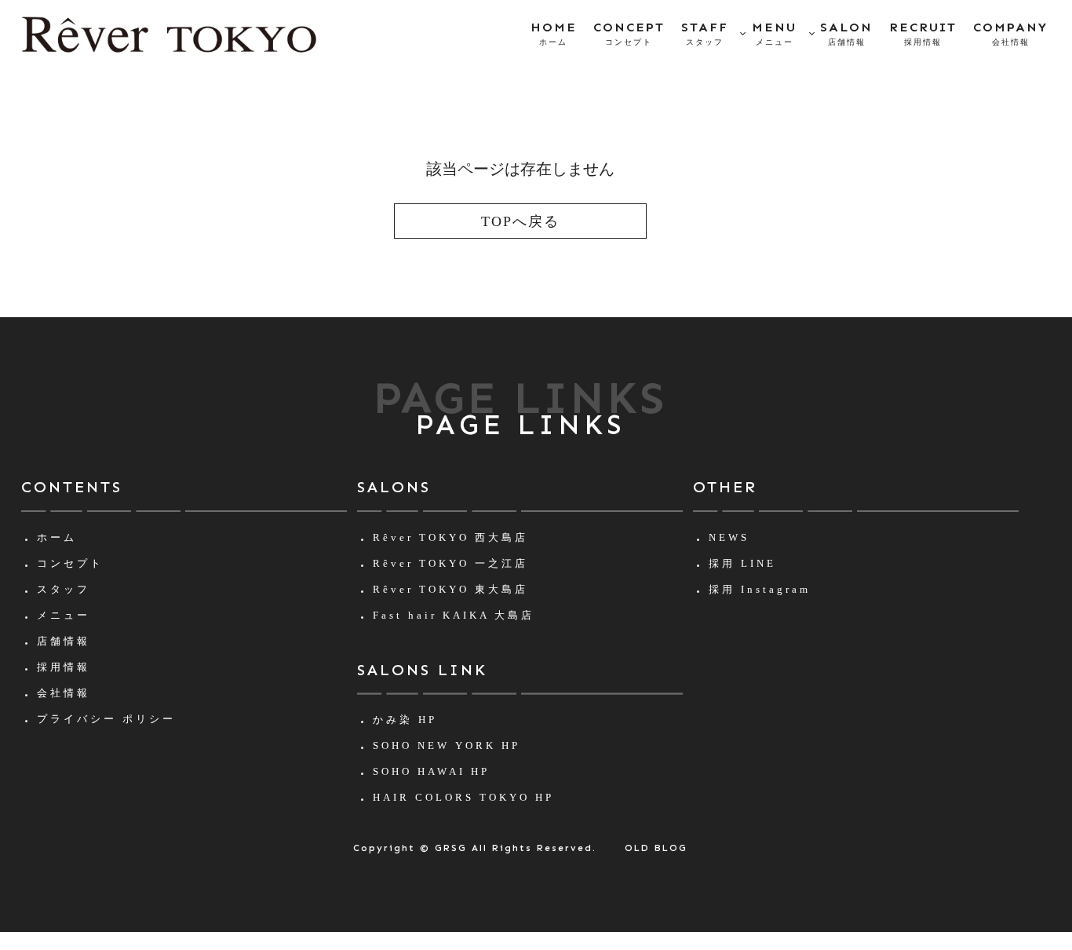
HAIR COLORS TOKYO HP (463, 797)
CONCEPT (629, 33)
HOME (554, 33)
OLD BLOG (656, 847)
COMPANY (1010, 33)
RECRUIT (923, 33)
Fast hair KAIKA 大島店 (453, 615)
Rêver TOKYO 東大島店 (450, 589)
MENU (774, 33)
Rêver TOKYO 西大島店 (450, 537)
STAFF (704, 33)
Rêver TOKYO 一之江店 (450, 563)
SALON (846, 33)
